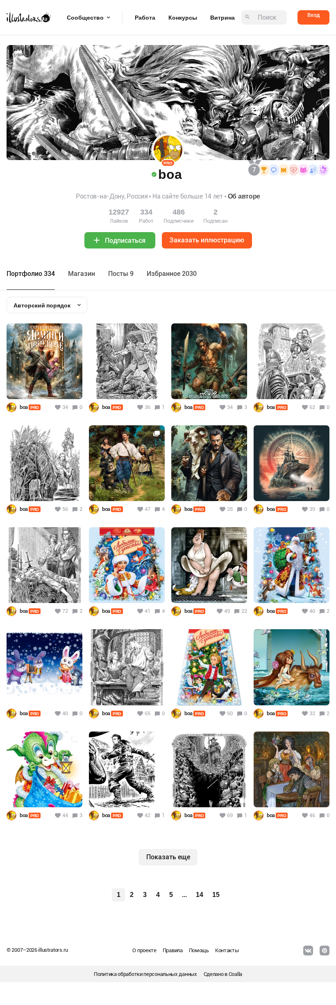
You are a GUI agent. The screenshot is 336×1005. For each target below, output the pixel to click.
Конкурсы (182, 17)
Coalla (235, 974)
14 (199, 895)
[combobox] (47, 305)
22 (244, 611)
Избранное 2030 (172, 274)
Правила (173, 950)
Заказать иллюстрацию (206, 240)
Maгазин (81, 274)
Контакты (227, 950)
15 (216, 895)
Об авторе (244, 196)
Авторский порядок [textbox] (42, 305)
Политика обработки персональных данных (145, 974)
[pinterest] (324, 950)
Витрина (222, 17)
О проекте (144, 950)
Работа (145, 17)
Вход (313, 15)
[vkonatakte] (308, 950)
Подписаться (125, 240)
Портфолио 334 (31, 274)
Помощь (199, 950)
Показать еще (168, 857)
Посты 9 (121, 274)
